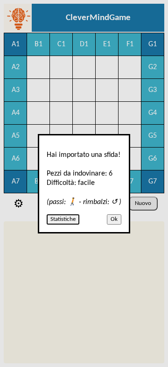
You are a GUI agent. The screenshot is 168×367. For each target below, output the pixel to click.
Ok (114, 219)
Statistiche (63, 219)
